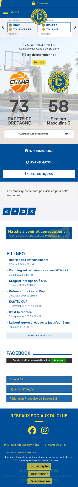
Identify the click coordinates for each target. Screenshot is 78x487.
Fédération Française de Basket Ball (33, 398)
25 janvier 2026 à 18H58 (23, 295)
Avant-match (41, 162)
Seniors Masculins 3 (58, 121)
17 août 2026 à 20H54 (21, 264)
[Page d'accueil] (39, 16)
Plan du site (57, 444)
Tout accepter (39, 466)
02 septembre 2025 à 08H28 (25, 316)
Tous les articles (39, 335)
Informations (41, 151)
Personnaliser (40, 481)
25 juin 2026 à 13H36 (21, 274)
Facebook (18, 353)
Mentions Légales (23, 452)
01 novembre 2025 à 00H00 (25, 306)
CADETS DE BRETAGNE (19, 121)
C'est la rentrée (20, 312)
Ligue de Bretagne (22, 389)
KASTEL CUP (18, 302)
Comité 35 (16, 379)
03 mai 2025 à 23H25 (21, 327)
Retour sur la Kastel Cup (27, 291)
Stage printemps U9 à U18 (28, 281)
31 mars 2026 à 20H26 (22, 285)
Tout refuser (39, 474)
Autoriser (58, 360)
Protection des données (22, 444)
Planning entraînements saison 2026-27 (38, 270)
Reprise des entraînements (28, 260)
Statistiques (41, 174)
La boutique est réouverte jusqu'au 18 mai (40, 322)
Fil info (15, 254)
